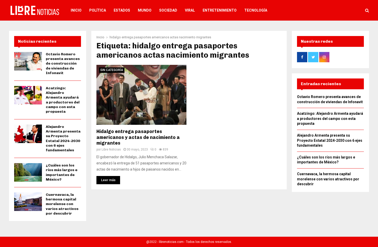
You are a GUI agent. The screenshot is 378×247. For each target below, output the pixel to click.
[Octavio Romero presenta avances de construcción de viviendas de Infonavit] (28, 61)
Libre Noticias (111, 149)
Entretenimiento (220, 10)
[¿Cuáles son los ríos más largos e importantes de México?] (28, 172)
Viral (190, 10)
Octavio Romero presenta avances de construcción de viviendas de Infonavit (63, 63)
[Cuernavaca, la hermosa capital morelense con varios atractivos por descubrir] (28, 201)
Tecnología (255, 10)
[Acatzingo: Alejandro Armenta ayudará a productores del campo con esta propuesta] (28, 95)
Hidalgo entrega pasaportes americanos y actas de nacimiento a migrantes (138, 137)
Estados (122, 10)
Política (97, 10)
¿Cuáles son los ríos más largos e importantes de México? (61, 172)
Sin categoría (111, 70)
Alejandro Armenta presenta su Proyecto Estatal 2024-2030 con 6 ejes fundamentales (63, 138)
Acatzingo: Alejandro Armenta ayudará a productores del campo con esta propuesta (62, 100)
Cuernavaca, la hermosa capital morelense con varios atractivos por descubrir (62, 204)
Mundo (144, 10)
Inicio (76, 10)
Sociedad (168, 10)
